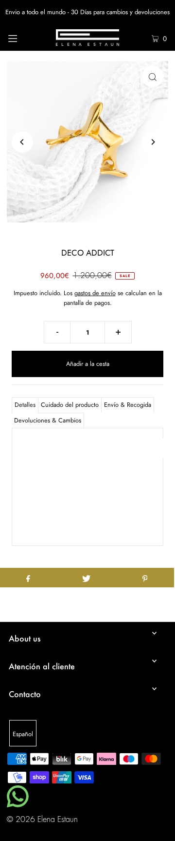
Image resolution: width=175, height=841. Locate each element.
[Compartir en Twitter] (86, 577)
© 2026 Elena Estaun (42, 819)
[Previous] (22, 142)
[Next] (152, 142)
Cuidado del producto (70, 404)
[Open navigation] (23, 37)
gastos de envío (95, 293)
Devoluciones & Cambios (47, 420)
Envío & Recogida (127, 404)
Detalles (25, 404)
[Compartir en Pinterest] (145, 577)
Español (23, 734)
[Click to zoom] (152, 76)
